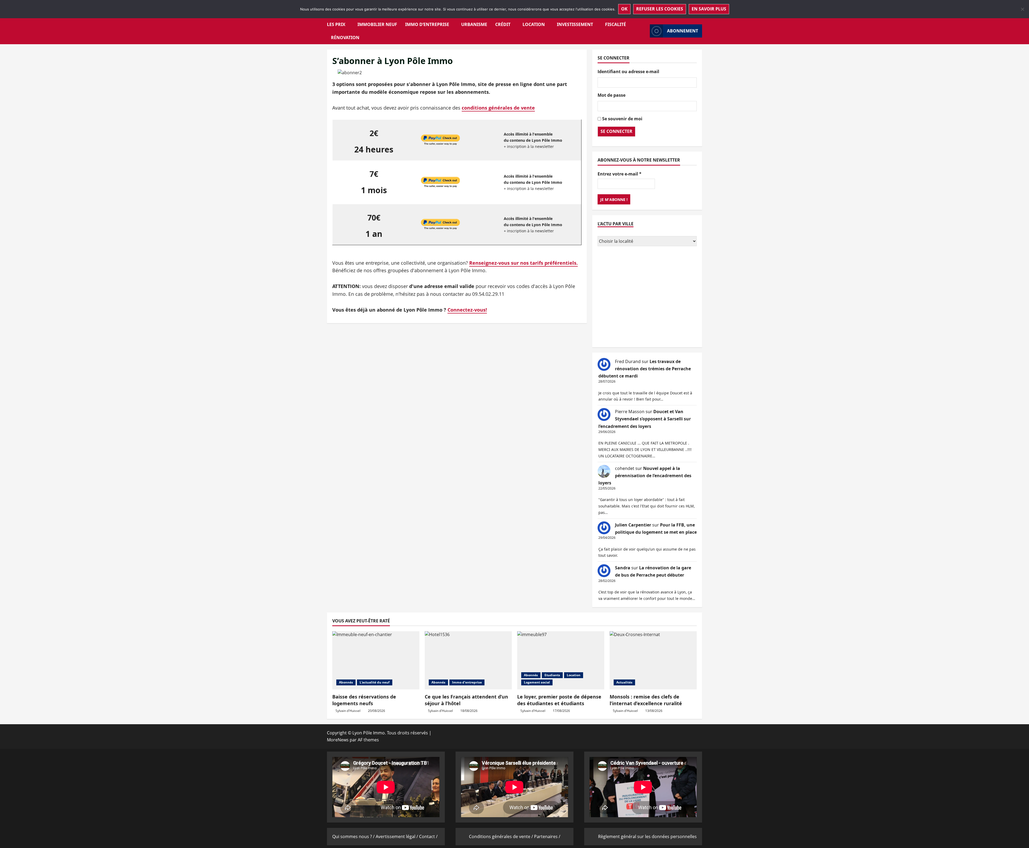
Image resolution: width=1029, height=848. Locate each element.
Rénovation (345, 37)
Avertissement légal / (397, 836)
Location (534, 24)
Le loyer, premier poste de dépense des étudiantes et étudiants (559, 700)
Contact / (428, 836)
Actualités (624, 682)
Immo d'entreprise (467, 682)
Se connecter (616, 131)
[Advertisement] (647, 297)
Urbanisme (474, 24)
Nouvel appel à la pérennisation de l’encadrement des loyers (644, 475)
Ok (624, 9)
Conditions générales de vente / (501, 836)
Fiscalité (615, 24)
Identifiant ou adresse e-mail (628, 71)
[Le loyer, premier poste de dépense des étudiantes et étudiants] (560, 660)
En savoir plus (709, 9)
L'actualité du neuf (375, 682)
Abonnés (346, 682)
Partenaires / (547, 836)
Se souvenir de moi (622, 118)
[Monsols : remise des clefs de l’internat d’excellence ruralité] (653, 660)
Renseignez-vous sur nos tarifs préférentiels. (523, 263)
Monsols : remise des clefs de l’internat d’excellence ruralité (646, 700)
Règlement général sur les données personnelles (647, 836)
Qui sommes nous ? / (354, 836)
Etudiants (552, 675)
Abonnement (682, 31)
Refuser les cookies (659, 9)
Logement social (537, 682)
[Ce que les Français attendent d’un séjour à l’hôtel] (468, 660)
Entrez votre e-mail (620, 174)
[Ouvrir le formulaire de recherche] (644, 31)
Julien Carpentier (633, 525)
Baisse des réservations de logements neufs (364, 700)
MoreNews (338, 740)
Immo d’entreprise (427, 24)
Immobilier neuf (377, 24)
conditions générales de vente (498, 107)
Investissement (575, 24)
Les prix (336, 24)
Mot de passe (611, 95)
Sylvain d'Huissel (347, 710)
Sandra (622, 568)
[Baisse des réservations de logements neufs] (375, 660)
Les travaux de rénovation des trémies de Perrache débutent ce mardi (644, 368)
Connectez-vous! (467, 310)
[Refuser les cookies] (1022, 9)
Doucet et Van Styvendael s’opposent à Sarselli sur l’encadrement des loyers (644, 419)
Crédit (502, 24)
